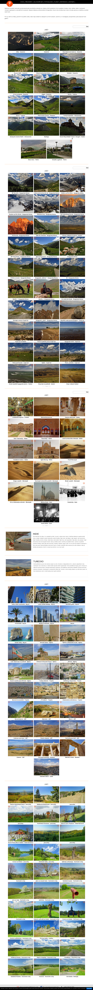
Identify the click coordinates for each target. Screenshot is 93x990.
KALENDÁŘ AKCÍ (38, 2)
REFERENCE (63, 2)
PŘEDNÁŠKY (28, 2)
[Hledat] (86, 26)
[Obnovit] (87, 26)
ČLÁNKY (56, 2)
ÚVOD (22, 2)
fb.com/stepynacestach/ (51, 987)
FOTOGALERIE (48, 2)
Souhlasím (89, 988)
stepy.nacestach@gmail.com (29, 987)
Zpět (46, 30)
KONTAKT (71, 2)
